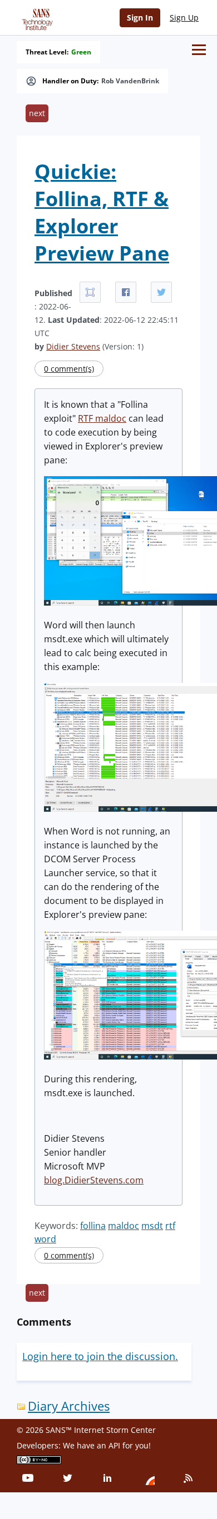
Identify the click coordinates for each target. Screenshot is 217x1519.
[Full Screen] (90, 292)
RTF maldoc (102, 418)
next (37, 113)
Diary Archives (69, 1406)
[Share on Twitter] (161, 292)
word (45, 1239)
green (81, 52)
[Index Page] (35, 17)
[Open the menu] (198, 49)
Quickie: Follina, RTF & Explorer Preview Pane (101, 212)
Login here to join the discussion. (100, 1356)
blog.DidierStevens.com (94, 1180)
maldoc (123, 1226)
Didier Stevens (73, 346)
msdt (152, 1226)
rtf (170, 1226)
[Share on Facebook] (125, 292)
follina (93, 1226)
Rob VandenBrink (130, 81)
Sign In (140, 17)
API (114, 1445)
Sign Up (184, 17)
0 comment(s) (69, 368)
